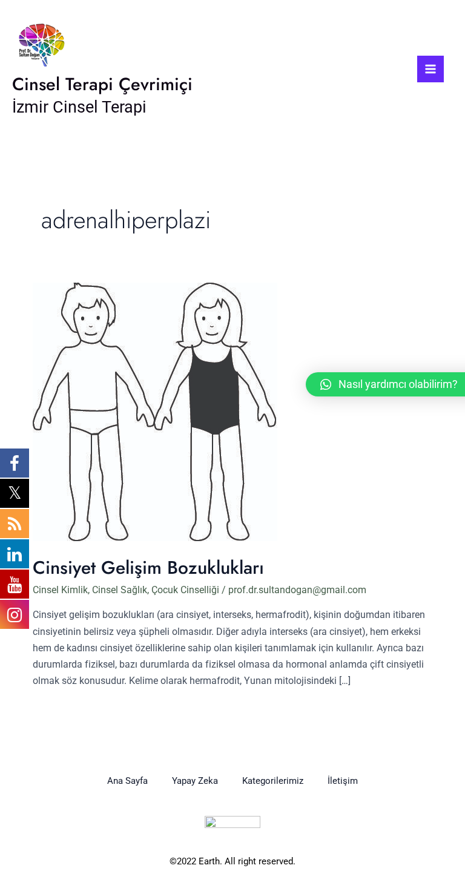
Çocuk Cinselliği (185, 590)
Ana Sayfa (127, 780)
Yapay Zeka (195, 780)
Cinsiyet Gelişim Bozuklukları (148, 567)
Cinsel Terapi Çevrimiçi (102, 84)
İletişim (343, 780)
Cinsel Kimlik (60, 590)
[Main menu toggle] (430, 69)
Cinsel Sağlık (119, 590)
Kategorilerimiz (272, 780)
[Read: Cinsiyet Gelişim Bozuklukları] (155, 411)
